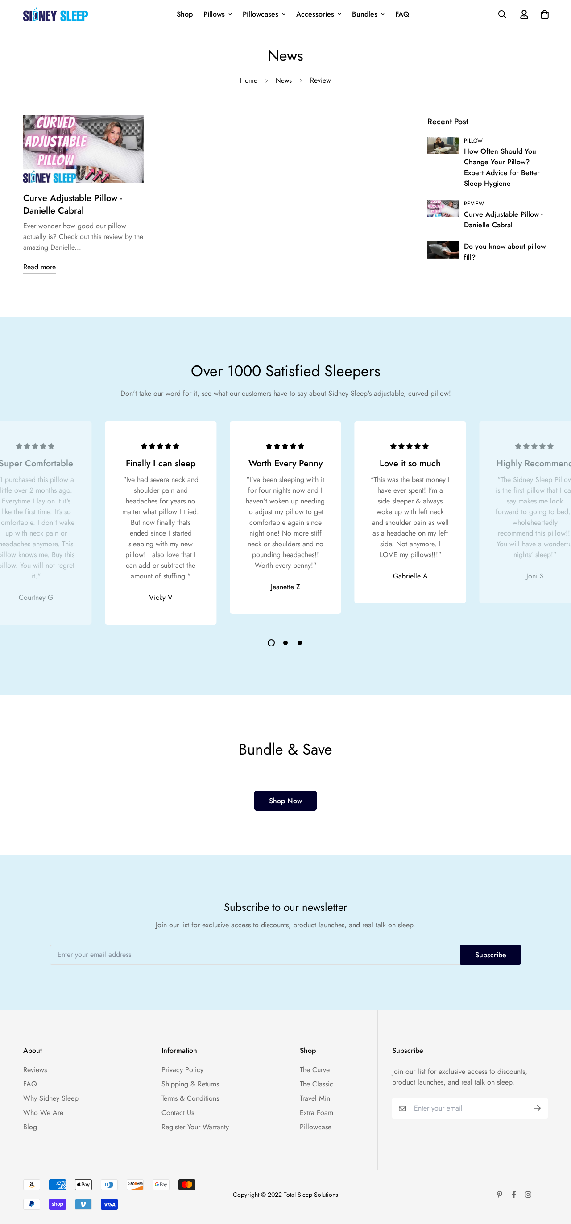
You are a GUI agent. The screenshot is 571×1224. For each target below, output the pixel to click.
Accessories (315, 14)
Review (474, 204)
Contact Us (177, 1112)
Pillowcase (315, 1127)
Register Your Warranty (195, 1127)
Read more (39, 267)
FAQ (402, 14)
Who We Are (43, 1112)
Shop (185, 14)
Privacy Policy (182, 1070)
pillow (473, 141)
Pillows (214, 14)
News (284, 80)
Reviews (35, 1070)
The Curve (315, 1070)
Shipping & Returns (190, 1084)
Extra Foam (316, 1112)
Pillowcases (260, 14)
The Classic (316, 1084)
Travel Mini (316, 1098)
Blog (30, 1127)
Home (248, 80)
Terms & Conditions (190, 1098)
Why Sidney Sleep (51, 1098)
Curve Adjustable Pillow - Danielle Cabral (72, 204)
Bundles (364, 14)
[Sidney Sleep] (55, 14)
